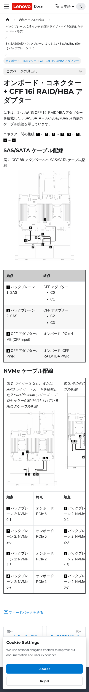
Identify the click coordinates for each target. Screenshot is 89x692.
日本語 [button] (65, 6)
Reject (44, 681)
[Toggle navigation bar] (6, 6)
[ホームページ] (7, 19)
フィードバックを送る (26, 612)
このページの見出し (21, 71)
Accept (44, 669)
